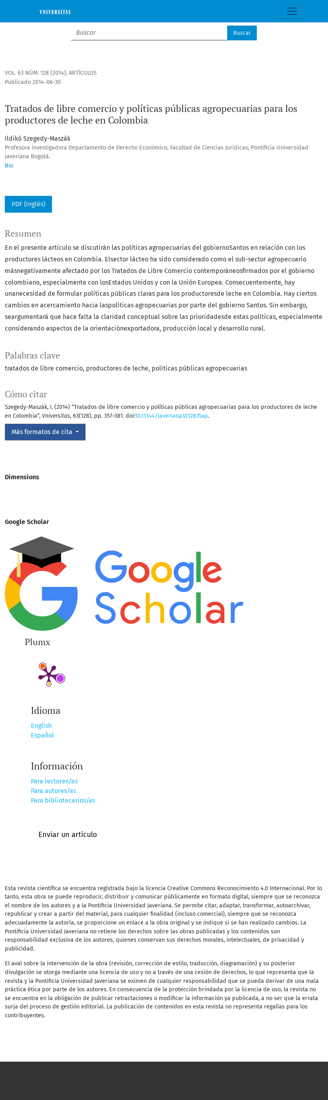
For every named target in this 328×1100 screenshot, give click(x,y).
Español (42, 735)
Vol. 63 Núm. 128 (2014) (35, 73)
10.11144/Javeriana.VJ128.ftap (171, 415)
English (41, 725)
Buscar (242, 33)
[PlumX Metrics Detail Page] (49, 675)
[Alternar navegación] (292, 11)
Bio (9, 165)
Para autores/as (53, 791)
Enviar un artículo (67, 834)
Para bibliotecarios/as (63, 800)
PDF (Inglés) (28, 204)
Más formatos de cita (43, 432)
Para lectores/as (54, 781)
